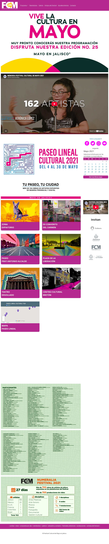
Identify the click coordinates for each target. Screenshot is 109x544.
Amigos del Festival (51, 5)
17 (85, 169)
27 (95, 172)
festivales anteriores (68, 526)
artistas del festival (93, 526)
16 (106, 166)
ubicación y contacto (54, 526)
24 (85, 172)
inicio (17, 526)
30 (106, 172)
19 (92, 169)
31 (85, 174)
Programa (23, 5)
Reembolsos (33, 5)
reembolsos (37, 526)
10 (85, 166)
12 (92, 166)
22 (102, 169)
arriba (12, 526)
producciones (81, 526)
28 (99, 172)
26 (92, 172)
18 (88, 169)
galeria (44, 526)
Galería (41, 5)
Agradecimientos (63, 5)
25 (88, 172)
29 (102, 172)
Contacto (73, 5)
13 (95, 166)
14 (99, 166)
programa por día (26, 526)
